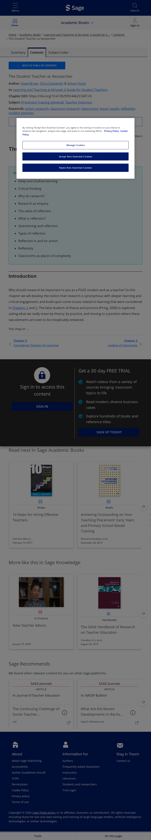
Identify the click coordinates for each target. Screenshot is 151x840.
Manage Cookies (75, 144)
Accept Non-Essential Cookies (75, 156)
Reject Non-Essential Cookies (75, 167)
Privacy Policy (111, 130)
